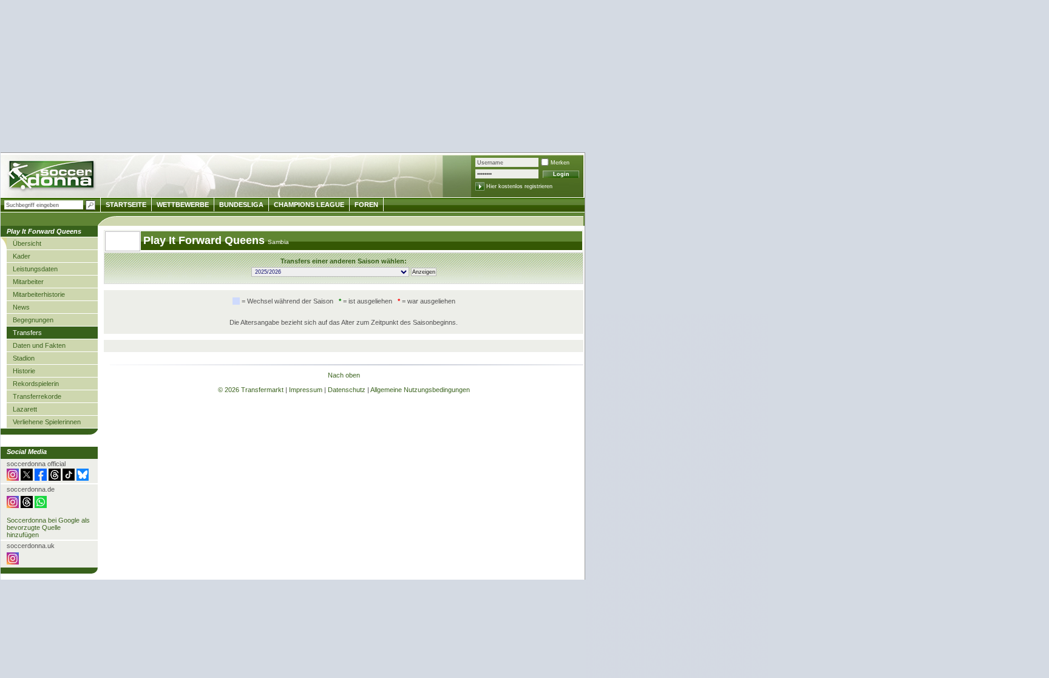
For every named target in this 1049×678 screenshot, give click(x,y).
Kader (21, 256)
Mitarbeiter (28, 281)
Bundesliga (241, 204)
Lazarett (25, 409)
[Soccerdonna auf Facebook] (41, 478)
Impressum (305, 389)
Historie (24, 371)
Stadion (24, 358)
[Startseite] (52, 177)
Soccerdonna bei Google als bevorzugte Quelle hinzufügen (48, 527)
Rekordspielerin (36, 383)
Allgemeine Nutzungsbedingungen (420, 389)
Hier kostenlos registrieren (519, 186)
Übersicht (27, 243)
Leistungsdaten (35, 269)
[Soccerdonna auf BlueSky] (82, 478)
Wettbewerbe (183, 204)
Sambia (278, 242)
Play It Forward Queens (205, 240)
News (21, 307)
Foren (366, 204)
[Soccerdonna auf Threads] (55, 478)
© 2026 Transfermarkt (250, 389)
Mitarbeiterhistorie (39, 294)
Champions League (309, 204)
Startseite (126, 204)
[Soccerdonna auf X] (27, 478)
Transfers (27, 332)
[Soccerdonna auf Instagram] (13, 478)
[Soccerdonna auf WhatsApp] (41, 505)
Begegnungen (33, 320)
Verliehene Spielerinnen (47, 421)
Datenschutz (346, 389)
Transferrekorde (37, 396)
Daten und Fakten (39, 345)
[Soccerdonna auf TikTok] (69, 478)
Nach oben (344, 375)
